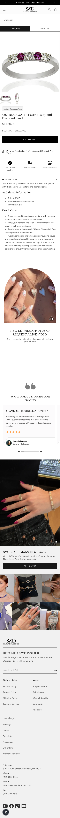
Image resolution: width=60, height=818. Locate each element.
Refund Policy (9, 692)
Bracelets (7, 736)
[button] (4, 9)
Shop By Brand (40, 686)
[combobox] (30, 20)
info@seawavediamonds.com (17, 785)
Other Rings (9, 748)
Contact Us (38, 704)
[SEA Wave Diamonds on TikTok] (24, 807)
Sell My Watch (39, 692)
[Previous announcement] (5, 2)
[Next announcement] (54, 2)
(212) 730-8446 (10, 777)
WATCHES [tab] (45, 29)
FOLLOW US (30, 566)
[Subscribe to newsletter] (55, 670)
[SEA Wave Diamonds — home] (30, 9)
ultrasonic (37, 219)
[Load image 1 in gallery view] (5, 98)
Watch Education (41, 698)
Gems (6, 730)
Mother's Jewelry (11, 753)
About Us (37, 710)
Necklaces (8, 742)
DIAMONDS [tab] (15, 29)
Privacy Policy (9, 686)
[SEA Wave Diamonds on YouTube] (18, 807)
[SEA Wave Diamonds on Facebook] (12, 807)
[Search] (53, 20)
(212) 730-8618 (10, 794)
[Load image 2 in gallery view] (17, 98)
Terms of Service (11, 704)
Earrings (7, 724)
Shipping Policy (10, 698)
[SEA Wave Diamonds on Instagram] (5, 807)
